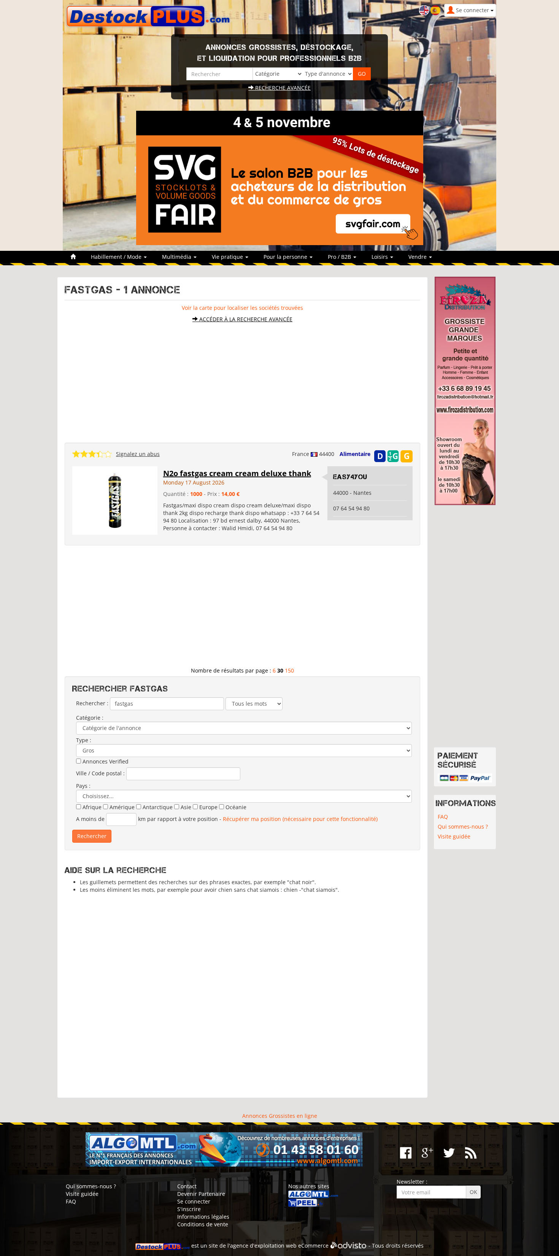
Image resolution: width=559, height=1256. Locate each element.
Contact (187, 1186)
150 (289, 670)
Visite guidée (454, 836)
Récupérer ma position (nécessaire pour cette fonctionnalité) (300, 818)
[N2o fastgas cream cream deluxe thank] (114, 500)
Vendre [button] (418, 256)
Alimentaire (355, 453)
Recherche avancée (282, 87)
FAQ (443, 816)
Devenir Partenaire (201, 1193)
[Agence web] (348, 1245)
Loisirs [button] (380, 256)
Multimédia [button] (177, 256)
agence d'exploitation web (263, 1245)
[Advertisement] (242, 379)
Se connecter (193, 1201)
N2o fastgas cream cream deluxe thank (237, 473)
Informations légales (203, 1216)
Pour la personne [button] (286, 256)
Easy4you (350, 477)
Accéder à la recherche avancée (245, 319)
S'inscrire (189, 1209)
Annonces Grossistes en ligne (279, 1115)
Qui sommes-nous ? (463, 826)
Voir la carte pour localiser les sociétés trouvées (242, 307)
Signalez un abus (138, 453)
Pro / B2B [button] (340, 256)
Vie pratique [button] (228, 256)
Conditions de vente (202, 1224)
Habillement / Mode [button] (117, 256)
